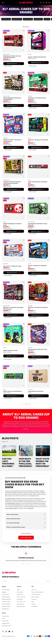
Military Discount (6, 606)
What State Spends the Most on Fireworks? (42, 462)
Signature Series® (6, 54)
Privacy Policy (5, 616)
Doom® (4, 221)
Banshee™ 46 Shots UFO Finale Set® (37, 57)
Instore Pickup (5, 594)
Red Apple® (30, 96)
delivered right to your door (13, 503)
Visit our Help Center (26, 537)
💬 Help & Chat (5, 589)
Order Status (20, 594)
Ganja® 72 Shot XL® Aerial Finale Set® (12, 391)
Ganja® (4, 389)
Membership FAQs (6, 599)
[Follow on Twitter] (3, 631)
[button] (6, 59)
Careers (33, 604)
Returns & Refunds (6, 604)
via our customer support (11, 508)
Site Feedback (5, 608)
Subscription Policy (6, 625)
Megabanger (30, 389)
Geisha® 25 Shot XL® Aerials (10, 350)
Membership (20, 599)
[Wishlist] (46, 2)
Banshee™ (30, 54)
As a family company (10, 498)
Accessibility (35, 606)
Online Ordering (6, 596)
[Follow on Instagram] (6, 631)
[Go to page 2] (29, 404)
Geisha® (29, 138)
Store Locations (35, 596)
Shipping (4, 592)
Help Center (30, 508)
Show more (26, 429)
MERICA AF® (5, 138)
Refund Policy (5, 621)
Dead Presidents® (31, 221)
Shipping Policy (5, 623)
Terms (3, 618)
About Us (34, 589)
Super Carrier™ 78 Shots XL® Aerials (12, 266)
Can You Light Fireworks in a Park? (8, 462)
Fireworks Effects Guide (37, 592)
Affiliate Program (21, 606)
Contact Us (34, 599)
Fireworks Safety (6, 601)
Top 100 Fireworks (36, 594)
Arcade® (29, 263)
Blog (33, 601)
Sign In (18, 589)
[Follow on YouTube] (9, 631)
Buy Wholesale (20, 604)
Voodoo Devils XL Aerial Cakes (35, 391)
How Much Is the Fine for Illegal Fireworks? (25, 462)
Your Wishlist (20, 592)
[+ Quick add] (23, 50)
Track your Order (21, 596)
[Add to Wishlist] (23, 30)
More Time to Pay (21, 601)
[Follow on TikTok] (12, 631)
